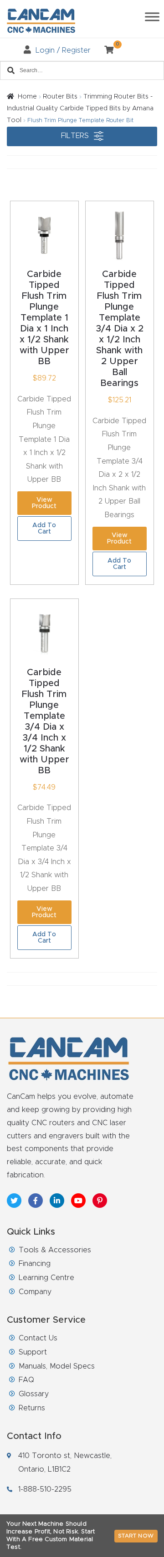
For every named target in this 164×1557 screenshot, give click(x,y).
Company (35, 1291)
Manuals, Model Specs (57, 1366)
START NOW (136, 1535)
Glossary (34, 1394)
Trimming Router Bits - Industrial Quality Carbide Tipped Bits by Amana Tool (80, 109)
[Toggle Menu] (152, 16)
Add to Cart (44, 528)
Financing (35, 1263)
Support (33, 1352)
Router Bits (60, 97)
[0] (105, 50)
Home (27, 97)
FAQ (26, 1380)
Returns (32, 1408)
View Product (44, 503)
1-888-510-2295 (45, 1489)
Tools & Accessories (55, 1250)
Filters (76, 135)
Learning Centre (46, 1277)
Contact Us (38, 1338)
